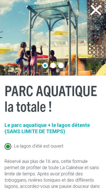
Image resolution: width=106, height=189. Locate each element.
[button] (45, 65)
